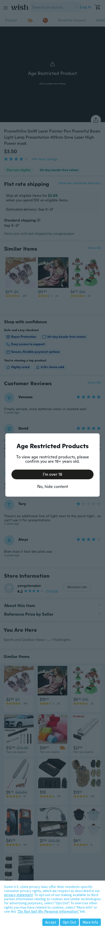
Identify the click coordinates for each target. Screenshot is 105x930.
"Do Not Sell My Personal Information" (48, 911)
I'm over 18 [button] (52, 474)
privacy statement (18, 895)
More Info (90, 922)
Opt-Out (69, 922)
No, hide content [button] (52, 486)
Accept (50, 922)
